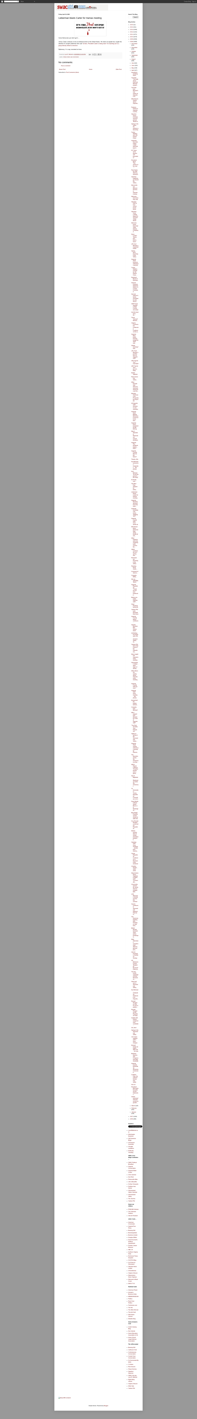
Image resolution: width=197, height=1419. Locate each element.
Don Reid (131, 1177)
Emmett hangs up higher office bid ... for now (134, 1048)
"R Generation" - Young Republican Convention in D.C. (134, 794)
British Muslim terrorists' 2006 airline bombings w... (134, 932)
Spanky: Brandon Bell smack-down (134, 627)
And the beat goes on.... (134, 313)
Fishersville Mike (133, 1179)
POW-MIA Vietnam (133, 1209)
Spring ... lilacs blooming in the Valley (134, 254)
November (134, 47)
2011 (131, 34)
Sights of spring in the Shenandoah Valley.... (134, 737)
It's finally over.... (133, 480)
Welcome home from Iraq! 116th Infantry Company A (134, 227)
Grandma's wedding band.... (134, 74)
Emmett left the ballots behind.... (134, 702)
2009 (131, 39)
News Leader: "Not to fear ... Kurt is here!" (134, 238)
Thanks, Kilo (134, 459)
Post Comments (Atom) (72, 72)
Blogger (106, 1405)
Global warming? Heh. (134, 347)
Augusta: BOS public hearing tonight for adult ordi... (134, 338)
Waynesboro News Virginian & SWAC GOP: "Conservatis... (134, 877)
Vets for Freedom (133, 1215)
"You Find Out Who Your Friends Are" (134, 728)
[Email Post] (89, 54)
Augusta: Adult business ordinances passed (135, 262)
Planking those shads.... (134, 567)
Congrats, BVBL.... (134, 576)
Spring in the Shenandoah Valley (134, 1032)
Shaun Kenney (132, 1369)
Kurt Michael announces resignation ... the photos (135, 465)
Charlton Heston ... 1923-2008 (134, 868)
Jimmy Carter (66, 57)
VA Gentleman (132, 1270)
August (133, 59)
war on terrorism (74, 57)
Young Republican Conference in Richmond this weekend (134, 859)
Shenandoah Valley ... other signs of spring (135, 665)
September (135, 55)
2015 (131, 24)
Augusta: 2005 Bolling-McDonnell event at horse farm (134, 416)
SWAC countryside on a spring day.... (134, 552)
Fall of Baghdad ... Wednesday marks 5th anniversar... (134, 781)
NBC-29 (130, 1249)
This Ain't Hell (132, 1312)
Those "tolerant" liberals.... (134, 319)
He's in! (133, 1084)
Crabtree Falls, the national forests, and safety (134, 1078)
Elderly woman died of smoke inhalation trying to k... (134, 835)
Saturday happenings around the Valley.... (135, 180)
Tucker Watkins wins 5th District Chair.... (134, 135)
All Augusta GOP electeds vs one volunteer (134, 406)
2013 (131, 29)
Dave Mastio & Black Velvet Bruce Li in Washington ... (134, 806)
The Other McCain (133, 1310)
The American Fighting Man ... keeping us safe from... (134, 921)
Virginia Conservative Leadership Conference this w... (135, 327)
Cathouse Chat (132, 1350)
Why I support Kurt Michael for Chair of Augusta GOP (134, 718)
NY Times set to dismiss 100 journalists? (134, 154)
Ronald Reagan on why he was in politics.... (134, 1004)
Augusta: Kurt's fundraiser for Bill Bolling (135, 426)
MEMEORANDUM (133, 1296)
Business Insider (132, 1235)
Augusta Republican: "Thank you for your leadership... (134, 590)
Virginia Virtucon (132, 1273)
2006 (131, 1119)
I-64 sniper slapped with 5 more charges (134, 1040)
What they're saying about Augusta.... (134, 102)
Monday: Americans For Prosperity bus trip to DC (135, 397)
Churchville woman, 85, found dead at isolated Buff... (134, 888)
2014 (131, 27)
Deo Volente (131, 1331)
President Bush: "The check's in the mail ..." (134, 163)
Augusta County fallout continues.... (134, 619)
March (133, 1105)
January (134, 1112)
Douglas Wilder (132, 1237)
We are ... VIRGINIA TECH (134, 580)
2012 (131, 32)
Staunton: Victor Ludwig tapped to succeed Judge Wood (134, 216)
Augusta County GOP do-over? (134, 686)
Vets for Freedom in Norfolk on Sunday (134, 955)
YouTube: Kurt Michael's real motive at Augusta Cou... (134, 92)
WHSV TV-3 (131, 1283)
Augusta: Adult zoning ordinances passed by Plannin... (135, 748)
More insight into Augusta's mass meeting (134, 657)
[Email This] (93, 54)
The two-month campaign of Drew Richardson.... (134, 975)
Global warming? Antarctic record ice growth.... (134, 1099)
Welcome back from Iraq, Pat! (134, 198)
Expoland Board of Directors (134, 279)
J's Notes (130, 1364)
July (133, 63)
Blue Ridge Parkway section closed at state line (134, 815)
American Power (132, 1290)
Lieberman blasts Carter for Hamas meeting (134, 495)
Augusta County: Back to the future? (134, 454)
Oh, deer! (133, 1027)
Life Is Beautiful (132, 1181)
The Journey (131, 1198)
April (133, 70)
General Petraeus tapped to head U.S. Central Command (134, 287)
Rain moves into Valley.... (134, 378)
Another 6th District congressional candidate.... (134, 1021)
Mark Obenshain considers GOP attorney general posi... (134, 944)
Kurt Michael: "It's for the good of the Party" (135, 474)
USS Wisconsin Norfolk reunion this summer (134, 897)
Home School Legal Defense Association (132, 1339)
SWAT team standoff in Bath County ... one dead (134, 307)
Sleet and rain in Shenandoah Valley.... (134, 984)
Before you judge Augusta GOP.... (134, 600)
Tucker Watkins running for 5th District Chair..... (134, 271)
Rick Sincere (131, 1366)
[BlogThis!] (95, 54)
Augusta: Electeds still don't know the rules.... (134, 503)
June (133, 65)
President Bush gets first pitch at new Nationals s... (134, 1090)
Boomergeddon (132, 1233)
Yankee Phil (131, 1201)
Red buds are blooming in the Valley (134, 560)
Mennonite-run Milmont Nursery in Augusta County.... (134, 189)
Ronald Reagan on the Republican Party (134, 1012)
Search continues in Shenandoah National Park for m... (134, 909)
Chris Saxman (132, 1174)
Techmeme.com (132, 1305)
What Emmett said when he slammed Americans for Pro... (134, 386)
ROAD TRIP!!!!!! (134, 373)
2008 (131, 41)
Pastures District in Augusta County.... (134, 109)
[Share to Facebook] (99, 54)
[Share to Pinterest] (101, 54)
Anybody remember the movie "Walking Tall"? (134, 512)
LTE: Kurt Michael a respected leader (134, 246)
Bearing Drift (131, 1230)
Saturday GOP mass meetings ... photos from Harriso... (134, 846)
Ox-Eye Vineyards (133, 1184)
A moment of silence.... (134, 572)
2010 (131, 36)
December (134, 43)
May (133, 68)
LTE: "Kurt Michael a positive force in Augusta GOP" (134, 354)
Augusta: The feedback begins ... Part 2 (134, 445)
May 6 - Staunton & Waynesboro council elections (134, 436)
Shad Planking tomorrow (134, 605)
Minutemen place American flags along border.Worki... (134, 531)
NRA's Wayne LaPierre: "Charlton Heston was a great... (134, 769)
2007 (131, 1116)
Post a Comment (65, 65)
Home (90, 69)
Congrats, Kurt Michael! (134, 708)
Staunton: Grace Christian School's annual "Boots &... (135, 117)
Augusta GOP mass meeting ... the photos (134, 694)
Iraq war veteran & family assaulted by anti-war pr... (134, 297)
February (134, 1108)
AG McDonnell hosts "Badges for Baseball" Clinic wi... (135, 965)
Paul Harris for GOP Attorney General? (134, 172)
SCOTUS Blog (132, 1260)
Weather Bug (132, 1318)
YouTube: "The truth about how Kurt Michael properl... (134, 81)
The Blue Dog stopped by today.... (134, 486)
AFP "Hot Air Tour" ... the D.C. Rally (134, 368)
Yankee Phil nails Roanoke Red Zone (134, 612)
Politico (130, 1298)
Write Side (131, 1386)
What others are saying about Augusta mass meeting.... (134, 676)
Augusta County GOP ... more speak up (134, 521)
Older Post (119, 69)
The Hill (130, 1307)
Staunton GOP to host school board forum (134, 205)
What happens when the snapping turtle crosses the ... (134, 542)
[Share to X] (97, 54)
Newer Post (62, 69)
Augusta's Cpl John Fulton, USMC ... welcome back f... (134, 144)
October (134, 51)
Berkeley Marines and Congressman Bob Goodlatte (134, 1057)
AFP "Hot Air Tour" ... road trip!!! (134, 362)
